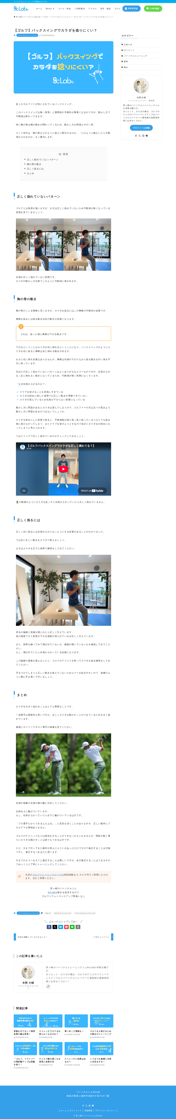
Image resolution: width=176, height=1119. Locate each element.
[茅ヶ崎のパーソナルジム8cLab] (21, 8)
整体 (126, 61)
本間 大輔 (28, 982)
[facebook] (136, 135)
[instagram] (143, 135)
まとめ (30, 173)
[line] (146, 135)
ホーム (64, 1110)
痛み (126, 67)
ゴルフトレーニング (62, 913)
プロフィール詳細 (141, 127)
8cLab (51, 892)
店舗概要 (88, 1110)
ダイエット (129, 50)
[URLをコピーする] (78, 927)
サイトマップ (76, 1110)
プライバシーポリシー (105, 1110)
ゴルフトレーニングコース (47, 874)
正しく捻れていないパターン (42, 159)
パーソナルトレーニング (27, 35)
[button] (49, 927)
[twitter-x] (139, 135)
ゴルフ (48, 913)
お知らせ (128, 44)
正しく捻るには (35, 168)
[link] (48, 986)
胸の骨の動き (34, 164)
